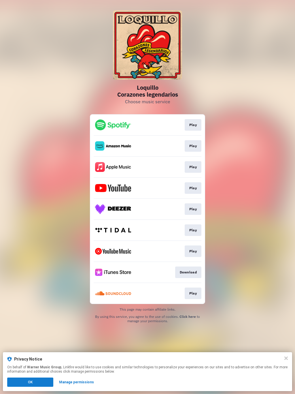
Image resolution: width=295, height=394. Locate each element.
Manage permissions (76, 382)
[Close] (286, 358)
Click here (187, 316)
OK (30, 382)
